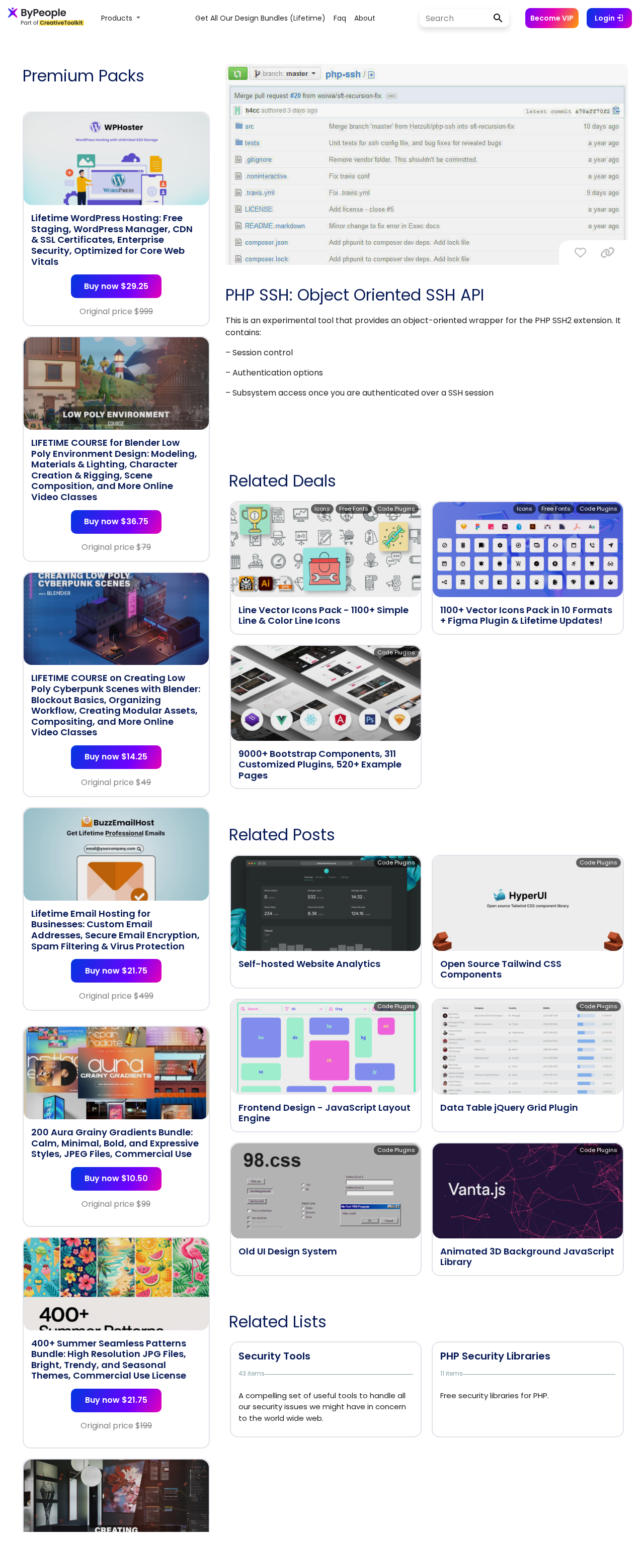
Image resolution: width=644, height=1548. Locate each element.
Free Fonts (353, 509)
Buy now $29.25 (116, 286)
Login (605, 18)
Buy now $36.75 (116, 521)
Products (117, 18)
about (364, 18)
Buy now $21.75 (116, 971)
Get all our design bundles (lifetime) (260, 18)
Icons (322, 509)
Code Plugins (396, 509)
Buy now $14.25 (116, 756)
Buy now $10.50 (116, 1178)
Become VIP (552, 18)
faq (340, 18)
